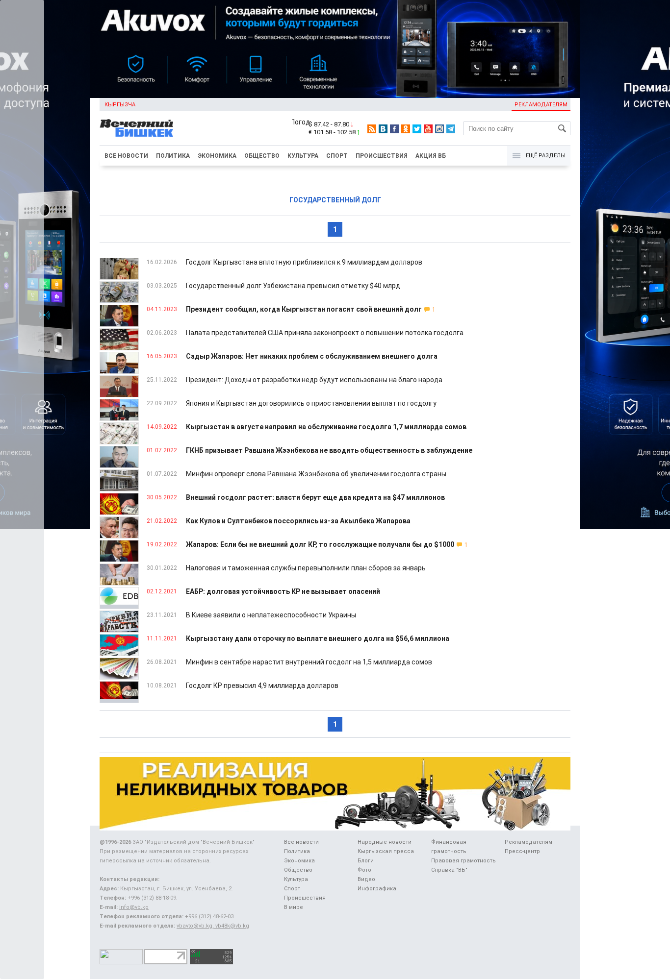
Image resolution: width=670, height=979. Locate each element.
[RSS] (371, 128)
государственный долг (335, 200)
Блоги (366, 860)
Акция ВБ (430, 155)
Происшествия (382, 155)
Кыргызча (119, 104)
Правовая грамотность (463, 860)
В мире (293, 907)
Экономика (217, 155)
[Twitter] (416, 128)
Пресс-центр (522, 851)
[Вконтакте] (383, 128)
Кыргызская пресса (386, 851)
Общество (262, 155)
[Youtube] (428, 128)
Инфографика (377, 888)
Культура (302, 155)
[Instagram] (439, 128)
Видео (366, 879)
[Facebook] (394, 128)
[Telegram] (450, 128)
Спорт (337, 155)
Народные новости (385, 842)
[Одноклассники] (405, 128)
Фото (364, 870)
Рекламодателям (541, 104)
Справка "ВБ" (449, 870)
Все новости (126, 155)
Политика (173, 155)
